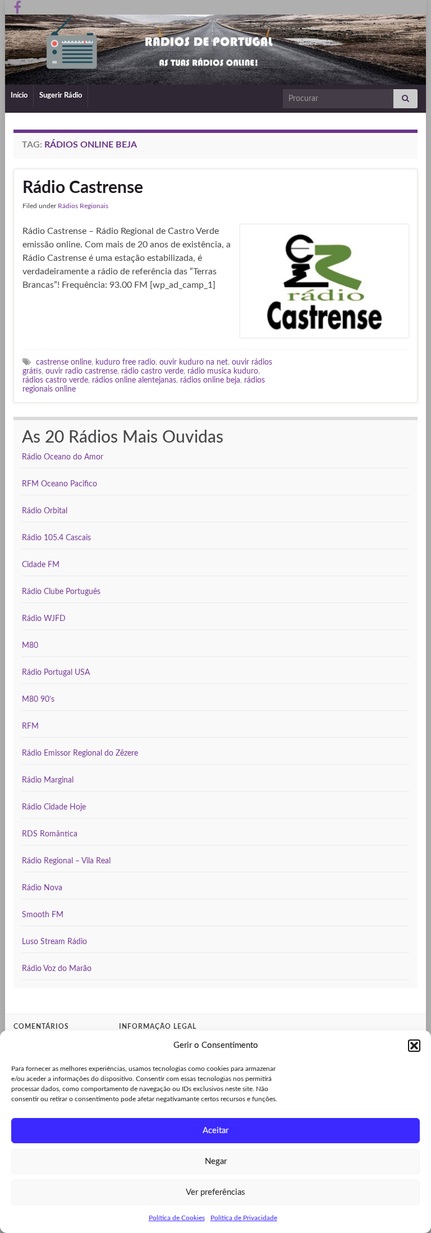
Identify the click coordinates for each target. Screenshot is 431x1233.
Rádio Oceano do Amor (62, 457)
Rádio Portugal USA (56, 673)
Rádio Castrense (82, 188)
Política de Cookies (177, 1217)
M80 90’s (38, 699)
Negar (216, 1161)
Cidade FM (40, 565)
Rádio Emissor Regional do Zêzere (80, 753)
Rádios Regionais (83, 206)
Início (19, 95)
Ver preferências (215, 1192)
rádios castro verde (55, 380)
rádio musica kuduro (222, 371)
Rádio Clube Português (61, 592)
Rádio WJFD (44, 619)
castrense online (63, 362)
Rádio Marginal (48, 780)
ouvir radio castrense (81, 371)
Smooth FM (42, 915)
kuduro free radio (125, 362)
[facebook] (17, 6)
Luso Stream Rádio (54, 942)
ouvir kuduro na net (193, 362)
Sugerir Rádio (60, 95)
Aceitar (215, 1130)
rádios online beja (210, 380)
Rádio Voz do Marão (56, 969)
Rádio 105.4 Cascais (56, 538)
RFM (30, 726)
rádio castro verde (152, 371)
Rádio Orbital (44, 511)
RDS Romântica (49, 834)
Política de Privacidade (243, 1217)
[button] (414, 1045)
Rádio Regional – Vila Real (66, 861)
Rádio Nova (42, 888)
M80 (30, 646)
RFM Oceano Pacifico (59, 484)
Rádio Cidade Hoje (54, 807)
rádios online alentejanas (134, 380)
